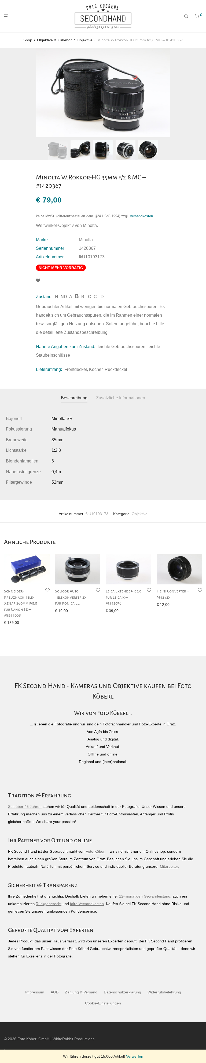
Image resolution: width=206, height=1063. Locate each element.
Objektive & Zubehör (54, 40)
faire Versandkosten (87, 904)
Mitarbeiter (169, 866)
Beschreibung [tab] (74, 398)
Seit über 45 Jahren (25, 806)
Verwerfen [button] (134, 1056)
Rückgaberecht (48, 904)
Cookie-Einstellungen (103, 1003)
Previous (5, 92)
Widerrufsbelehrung (164, 992)
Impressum (34, 992)
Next (201, 92)
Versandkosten (141, 216)
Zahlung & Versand (81, 992)
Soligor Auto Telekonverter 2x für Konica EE (70, 597)
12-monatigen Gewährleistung (144, 896)
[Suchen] (186, 16)
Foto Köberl (95, 851)
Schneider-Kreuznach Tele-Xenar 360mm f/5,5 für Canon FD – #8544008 (20, 603)
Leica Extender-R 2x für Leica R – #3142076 (123, 597)
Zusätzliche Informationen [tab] (120, 398)
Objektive (85, 40)
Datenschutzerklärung (122, 992)
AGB (54, 992)
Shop (27, 40)
